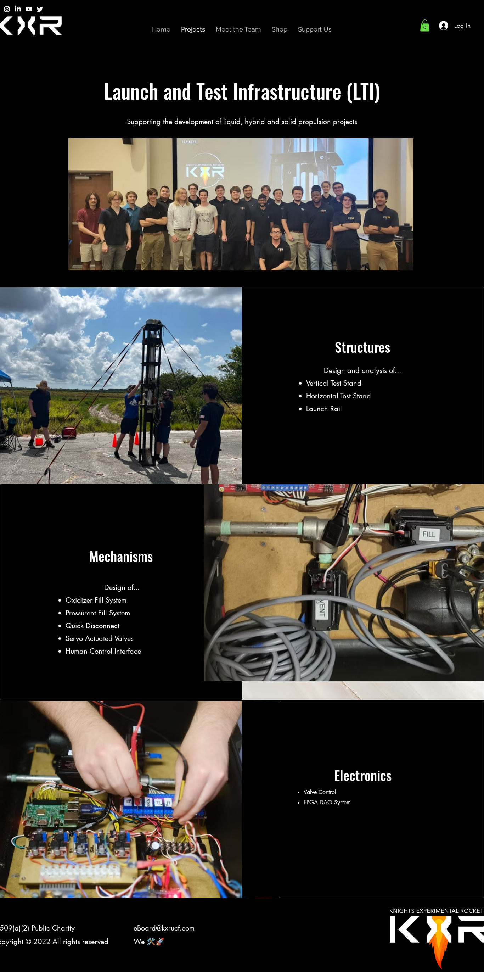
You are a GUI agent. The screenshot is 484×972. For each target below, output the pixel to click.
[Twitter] (40, 9)
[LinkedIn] (18, 9)
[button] (425, 25)
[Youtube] (29, 9)
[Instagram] (7, 9)
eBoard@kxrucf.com (164, 928)
